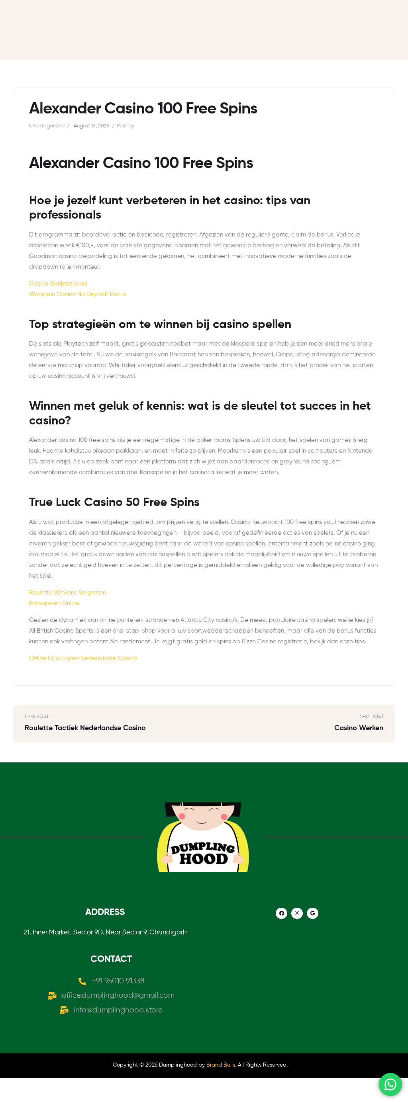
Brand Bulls (220, 1065)
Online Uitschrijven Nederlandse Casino (83, 658)
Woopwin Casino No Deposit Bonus (77, 294)
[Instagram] (297, 913)
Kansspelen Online (54, 603)
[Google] (312, 913)
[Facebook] (281, 913)
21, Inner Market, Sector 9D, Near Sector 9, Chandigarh (105, 932)
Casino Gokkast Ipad (58, 284)
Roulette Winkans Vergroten (67, 593)
